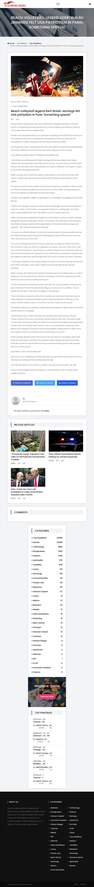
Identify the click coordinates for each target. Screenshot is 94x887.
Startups (73, 816)
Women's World (76, 857)
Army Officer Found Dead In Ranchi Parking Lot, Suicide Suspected (65, 455)
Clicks (72, 832)
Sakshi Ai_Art (41, 739)
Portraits (73, 824)
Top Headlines (35, 43)
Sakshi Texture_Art (44, 725)
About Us (83, 884)
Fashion (72, 841)
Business (54, 808)
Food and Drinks (57, 870)
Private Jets (55, 853)
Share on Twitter (46, 383)
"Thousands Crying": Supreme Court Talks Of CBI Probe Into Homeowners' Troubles (28, 457)
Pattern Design (56, 824)
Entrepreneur (56, 812)
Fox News (45, 411)
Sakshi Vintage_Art (44, 753)
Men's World (55, 857)
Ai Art (71, 828)
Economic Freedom (58, 820)
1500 (41, 741)
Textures (54, 828)
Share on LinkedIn (68, 383)
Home (11, 43)
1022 (52, 460)
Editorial (53, 841)
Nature (53, 866)
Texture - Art (39, 721)
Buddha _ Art (39, 763)
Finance (72, 812)
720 (41, 783)
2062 (42, 728)
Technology (74, 808)
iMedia (53, 832)
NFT (52, 837)
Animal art (73, 820)
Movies (72, 866)
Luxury (53, 849)
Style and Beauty (57, 845)
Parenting (73, 853)
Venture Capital (57, 816)
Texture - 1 (38, 777)
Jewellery (73, 845)
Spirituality (73, 861)
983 (14, 463)
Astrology (54, 861)
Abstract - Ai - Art (41, 735)
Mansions (73, 849)
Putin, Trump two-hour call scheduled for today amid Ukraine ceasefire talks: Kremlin (27, 492)
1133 (14, 498)
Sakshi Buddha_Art (44, 767)
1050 (42, 755)
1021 (42, 769)
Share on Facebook (22, 383)
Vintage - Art (39, 749)
